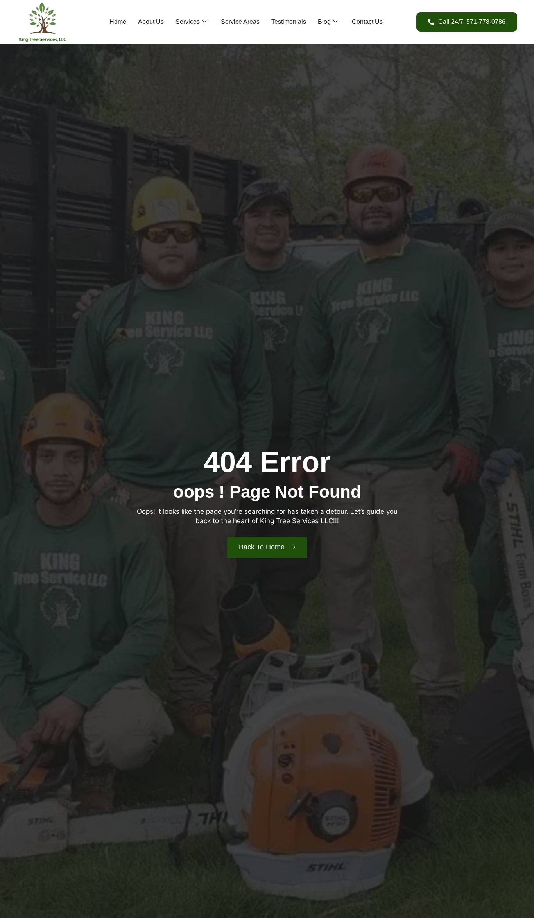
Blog (324, 21)
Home (117, 21)
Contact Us (367, 21)
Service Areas (240, 21)
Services (188, 21)
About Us (151, 21)
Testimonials (288, 21)
